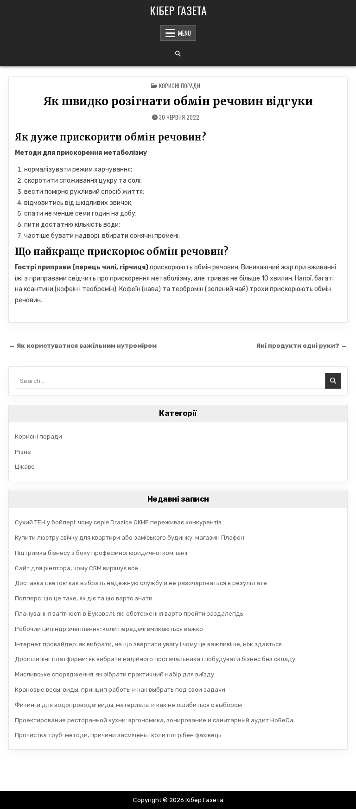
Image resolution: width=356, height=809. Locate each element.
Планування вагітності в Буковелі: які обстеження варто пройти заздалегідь (129, 613)
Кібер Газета (178, 10)
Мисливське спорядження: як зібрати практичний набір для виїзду (114, 674)
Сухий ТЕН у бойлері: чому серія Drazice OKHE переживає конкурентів (118, 522)
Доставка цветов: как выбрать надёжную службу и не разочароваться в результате (141, 583)
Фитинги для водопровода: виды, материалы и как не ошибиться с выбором (128, 704)
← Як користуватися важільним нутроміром (83, 345)
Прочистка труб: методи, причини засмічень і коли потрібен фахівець (118, 735)
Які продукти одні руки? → (301, 345)
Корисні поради (179, 85)
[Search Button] (178, 54)
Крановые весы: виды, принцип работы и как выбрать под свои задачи (120, 689)
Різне (23, 451)
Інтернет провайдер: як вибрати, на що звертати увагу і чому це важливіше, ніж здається (148, 644)
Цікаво (25, 466)
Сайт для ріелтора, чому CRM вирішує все (76, 568)
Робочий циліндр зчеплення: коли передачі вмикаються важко (109, 628)
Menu (184, 33)
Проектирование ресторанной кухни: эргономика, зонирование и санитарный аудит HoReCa (154, 720)
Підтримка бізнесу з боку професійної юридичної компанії (101, 552)
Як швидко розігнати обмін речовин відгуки (178, 101)
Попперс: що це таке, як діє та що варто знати (84, 598)
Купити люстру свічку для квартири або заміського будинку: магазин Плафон (129, 537)
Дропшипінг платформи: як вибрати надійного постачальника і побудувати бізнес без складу (155, 659)
